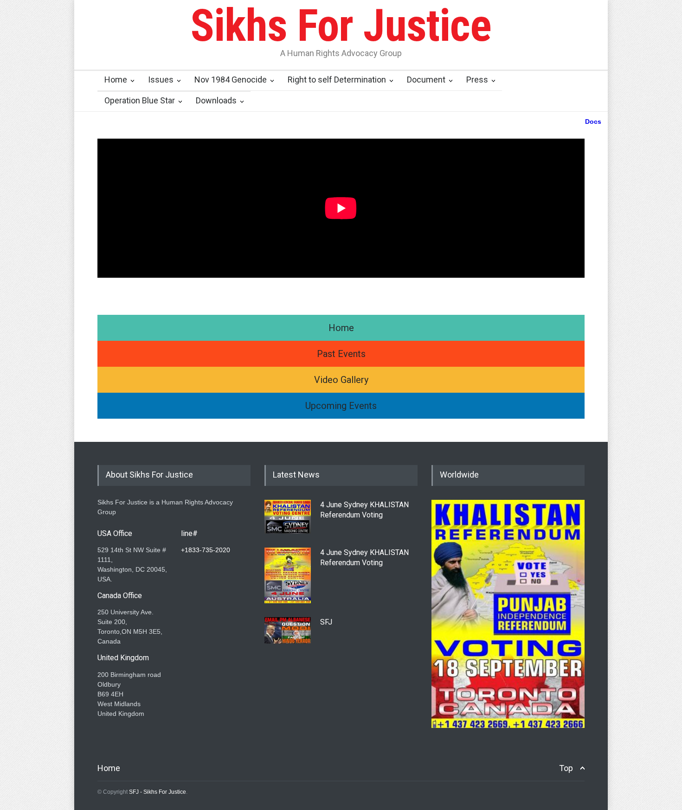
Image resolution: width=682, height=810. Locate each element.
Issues (161, 79)
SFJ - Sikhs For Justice (157, 792)
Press (477, 79)
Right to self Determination (337, 79)
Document (426, 79)
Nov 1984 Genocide (230, 79)
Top (566, 768)
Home (115, 79)
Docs (593, 121)
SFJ (326, 622)
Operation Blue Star (139, 100)
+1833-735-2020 (205, 550)
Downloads (216, 100)
